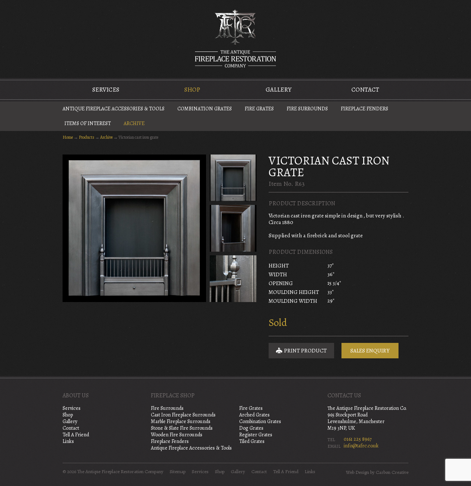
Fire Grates (259, 108)
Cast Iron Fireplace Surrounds (183, 414)
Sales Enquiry (370, 350)
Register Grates (255, 434)
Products (86, 137)
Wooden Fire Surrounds (176, 434)
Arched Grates (254, 414)
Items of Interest (87, 123)
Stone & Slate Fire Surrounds (182, 428)
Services (105, 89)
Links (68, 441)
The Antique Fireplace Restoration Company (235, 38)
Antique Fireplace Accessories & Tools (113, 108)
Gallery (278, 89)
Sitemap (177, 471)
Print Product (305, 350)
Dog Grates (251, 428)
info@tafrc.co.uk (361, 445)
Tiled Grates (252, 441)
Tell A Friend (76, 434)
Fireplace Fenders (364, 108)
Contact (365, 89)
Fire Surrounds (307, 108)
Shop (192, 89)
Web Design (357, 472)
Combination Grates (204, 108)
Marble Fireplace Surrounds (180, 421)
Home (68, 137)
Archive (134, 123)
